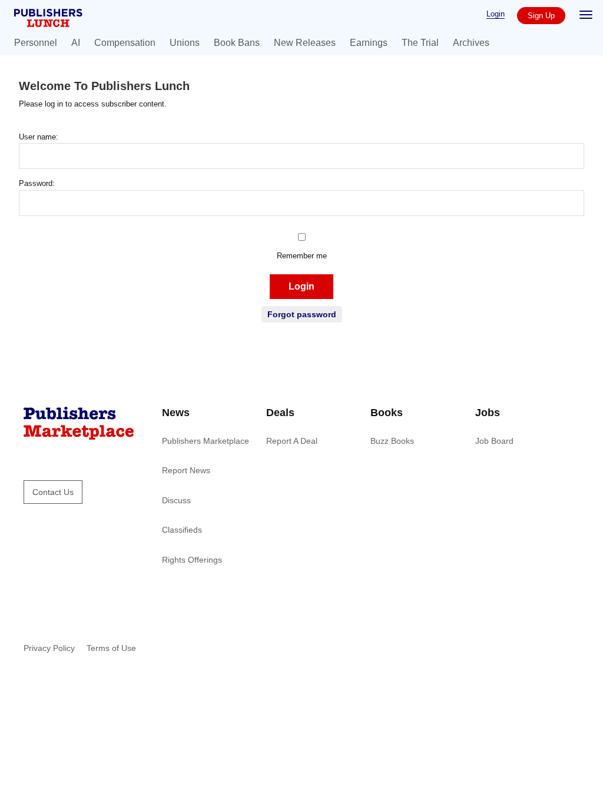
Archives (471, 43)
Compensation (124, 43)
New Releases (305, 43)
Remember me (302, 255)
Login (495, 13)
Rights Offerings (192, 559)
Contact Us (53, 492)
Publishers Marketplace (205, 441)
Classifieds (182, 529)
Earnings (368, 43)
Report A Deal (291, 441)
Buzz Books (392, 441)
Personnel (35, 43)
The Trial (420, 43)
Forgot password (301, 314)
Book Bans (237, 43)
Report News (186, 470)
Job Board (494, 441)
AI (75, 43)
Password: (37, 183)
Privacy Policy (49, 648)
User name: (38, 136)
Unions (185, 43)
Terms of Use (111, 648)
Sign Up (541, 15)
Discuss (176, 500)
